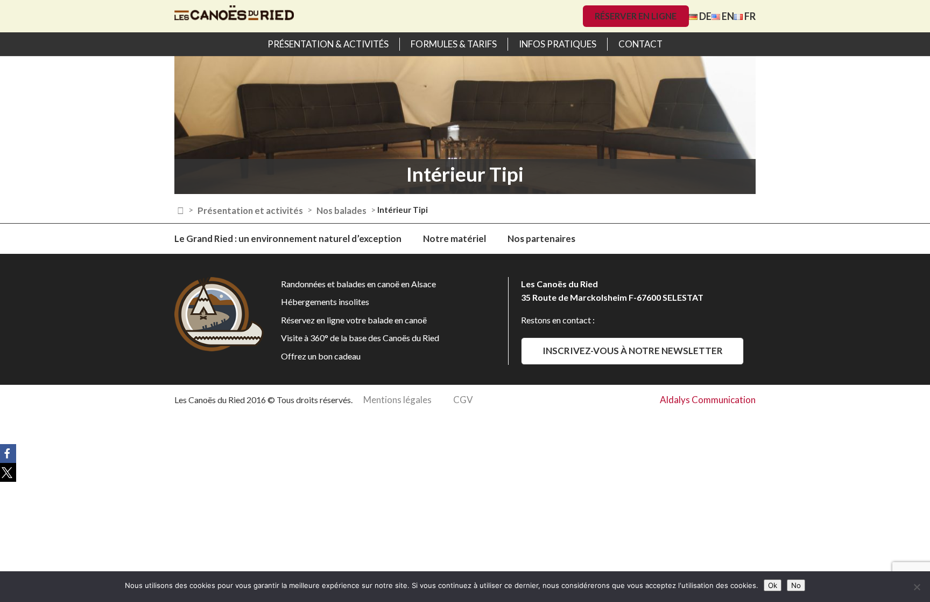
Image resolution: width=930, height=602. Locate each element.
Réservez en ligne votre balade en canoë (354, 320)
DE (704, 16)
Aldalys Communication (708, 399)
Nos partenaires (541, 238)
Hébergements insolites (325, 301)
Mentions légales (397, 399)
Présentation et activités (250, 210)
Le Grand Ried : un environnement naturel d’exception (287, 238)
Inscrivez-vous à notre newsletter (632, 350)
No (796, 585)
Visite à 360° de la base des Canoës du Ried (360, 338)
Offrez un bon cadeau (321, 356)
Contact (640, 44)
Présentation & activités (328, 44)
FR (749, 16)
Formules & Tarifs (454, 44)
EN (727, 16)
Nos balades (341, 210)
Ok (772, 585)
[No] (916, 587)
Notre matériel (454, 238)
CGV (463, 399)
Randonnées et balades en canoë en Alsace (358, 284)
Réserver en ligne (636, 16)
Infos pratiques (557, 44)
